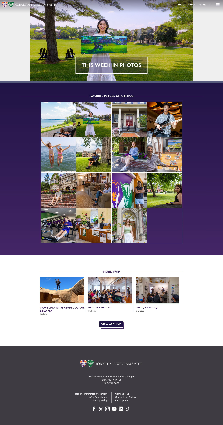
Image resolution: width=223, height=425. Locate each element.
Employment (122, 400)
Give (202, 4)
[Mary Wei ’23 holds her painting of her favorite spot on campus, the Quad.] (93, 119)
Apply (192, 4)
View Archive (111, 324)
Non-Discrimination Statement (91, 393)
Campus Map (122, 393)
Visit (180, 4)
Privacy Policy (99, 400)
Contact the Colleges (126, 397)
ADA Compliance (98, 397)
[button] (211, 4)
